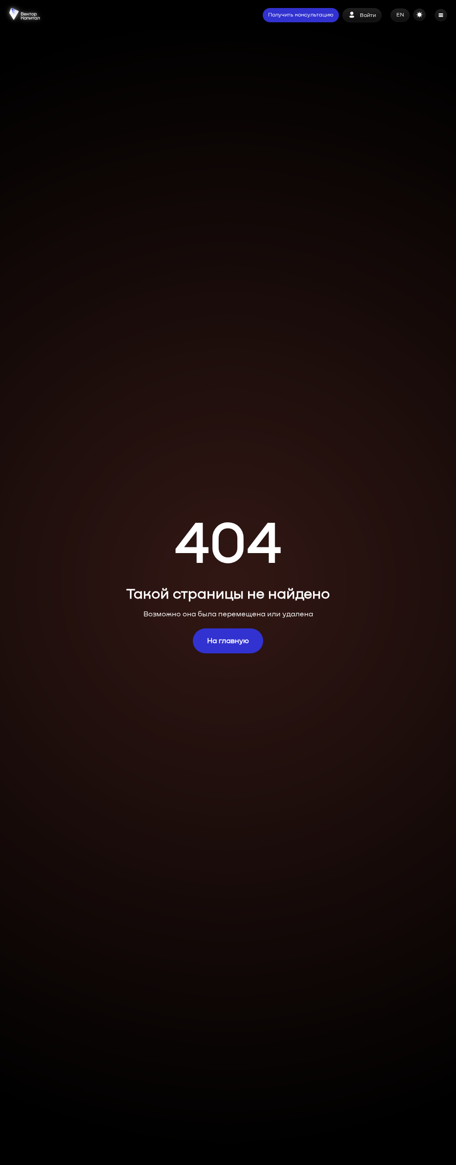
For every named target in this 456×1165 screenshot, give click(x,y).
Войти (368, 15)
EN (400, 15)
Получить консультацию (301, 15)
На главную (228, 640)
